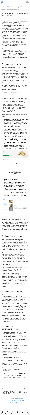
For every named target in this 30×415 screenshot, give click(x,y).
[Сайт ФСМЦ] (27, 2)
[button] (2, 412)
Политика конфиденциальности (16, 400)
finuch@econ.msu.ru (13, 402)
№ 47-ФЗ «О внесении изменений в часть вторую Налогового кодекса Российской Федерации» (14, 22)
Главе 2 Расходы (16, 375)
